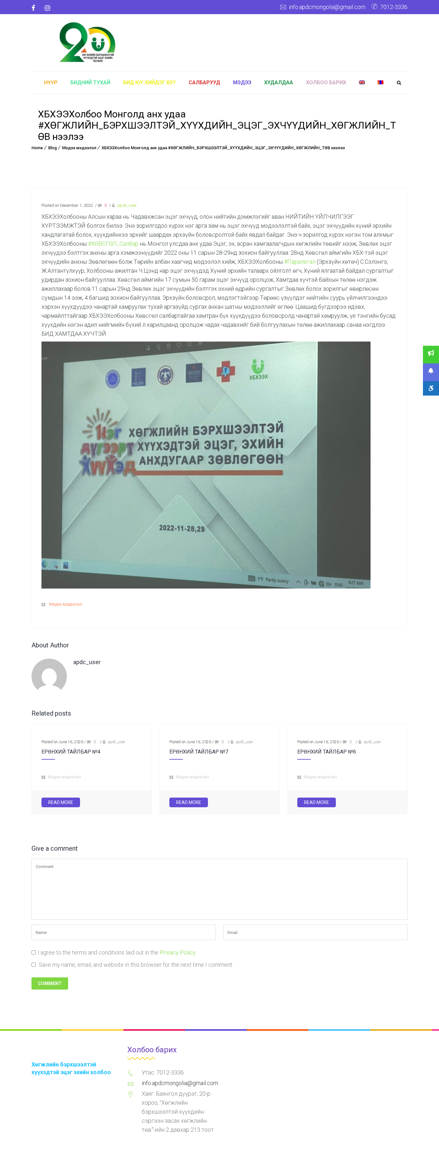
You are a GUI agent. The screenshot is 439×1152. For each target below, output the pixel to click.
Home (37, 147)
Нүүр (51, 82)
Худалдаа (278, 82)
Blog (52, 147)
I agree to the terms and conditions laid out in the (117, 952)
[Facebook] (35, 8)
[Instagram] (47, 8)
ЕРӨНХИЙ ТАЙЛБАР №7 (198, 752)
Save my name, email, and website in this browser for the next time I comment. (136, 964)
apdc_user (127, 205)
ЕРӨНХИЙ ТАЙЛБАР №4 (70, 752)
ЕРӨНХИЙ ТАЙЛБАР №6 (326, 752)
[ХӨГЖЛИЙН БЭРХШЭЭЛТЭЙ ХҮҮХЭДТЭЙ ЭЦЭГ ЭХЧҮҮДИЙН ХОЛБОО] (87, 41)
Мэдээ (242, 82)
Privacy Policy (178, 952)
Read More (60, 802)
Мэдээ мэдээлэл (79, 147)
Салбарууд (204, 82)
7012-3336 (394, 7)
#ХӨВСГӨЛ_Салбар (113, 243)
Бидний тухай (90, 82)
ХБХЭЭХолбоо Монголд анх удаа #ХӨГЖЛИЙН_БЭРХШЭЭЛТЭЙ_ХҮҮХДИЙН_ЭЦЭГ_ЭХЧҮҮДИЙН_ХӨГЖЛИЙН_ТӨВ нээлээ (223, 147)
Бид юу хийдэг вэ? (149, 82)
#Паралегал (300, 261)
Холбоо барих (326, 82)
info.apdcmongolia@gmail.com (327, 7)
